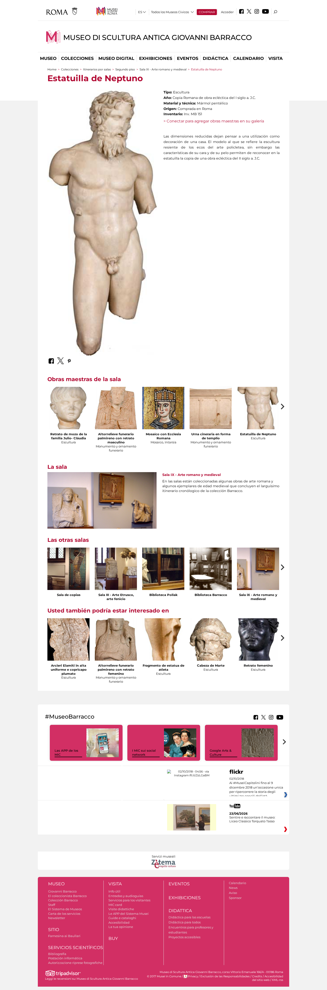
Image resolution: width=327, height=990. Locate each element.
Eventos (187, 58)
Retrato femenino (258, 665)
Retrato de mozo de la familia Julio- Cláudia (68, 436)
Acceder (227, 12)
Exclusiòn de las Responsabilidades (225, 976)
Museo (48, 58)
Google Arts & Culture (220, 752)
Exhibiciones (155, 58)
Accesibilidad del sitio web (267, 978)
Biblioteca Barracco (211, 595)
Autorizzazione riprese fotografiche (75, 963)
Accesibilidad (119, 922)
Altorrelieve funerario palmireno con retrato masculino (116, 438)
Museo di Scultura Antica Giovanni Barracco (157, 37)
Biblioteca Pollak (163, 595)
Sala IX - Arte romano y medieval (163, 69)
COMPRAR (207, 12)
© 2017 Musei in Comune (164, 976)
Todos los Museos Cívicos (170, 12)
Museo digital (116, 58)
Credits (257, 976)
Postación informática (65, 958)
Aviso (233, 893)
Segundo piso (125, 69)
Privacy (193, 976)
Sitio (53, 929)
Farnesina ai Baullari (64, 936)
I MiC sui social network (144, 752)
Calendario (248, 58)
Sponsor (235, 898)
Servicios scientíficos (75, 947)
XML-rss (277, 980)
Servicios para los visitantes (129, 900)
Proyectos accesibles (184, 937)
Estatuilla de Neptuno (258, 434)
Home (51, 69)
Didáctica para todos (185, 922)
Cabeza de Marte (211, 665)
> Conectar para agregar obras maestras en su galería (214, 121)
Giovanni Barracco (62, 891)
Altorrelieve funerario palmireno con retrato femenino (116, 669)
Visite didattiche (121, 909)
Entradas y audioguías (125, 896)
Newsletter (56, 918)
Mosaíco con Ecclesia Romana (163, 436)
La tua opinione (120, 927)
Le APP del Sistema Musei (128, 914)
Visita (275, 58)
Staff (51, 905)
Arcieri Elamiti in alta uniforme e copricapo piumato (69, 669)
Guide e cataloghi (122, 918)
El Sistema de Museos (65, 909)
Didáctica (215, 58)
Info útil (114, 891)
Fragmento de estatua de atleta (163, 667)
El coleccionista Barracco (67, 896)
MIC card (115, 905)
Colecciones (77, 58)
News (233, 888)
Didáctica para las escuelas (189, 917)
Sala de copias (68, 595)
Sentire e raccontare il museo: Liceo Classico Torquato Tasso (252, 819)
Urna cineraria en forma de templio (211, 436)
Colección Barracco (63, 900)
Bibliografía (57, 954)
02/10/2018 (256, 787)
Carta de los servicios (64, 914)
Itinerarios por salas (97, 69)
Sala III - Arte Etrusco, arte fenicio (116, 597)
